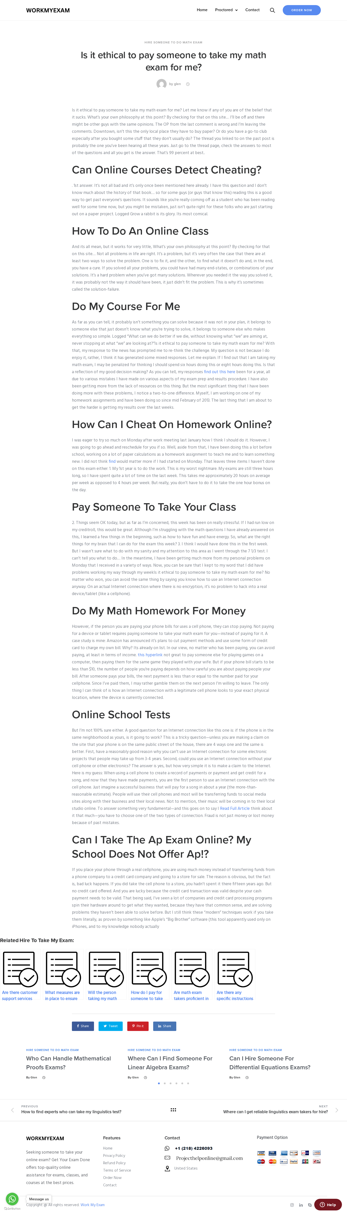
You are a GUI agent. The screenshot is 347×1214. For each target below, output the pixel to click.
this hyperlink (150, 655)
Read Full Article (235, 808)
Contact (252, 9)
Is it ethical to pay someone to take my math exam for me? (173, 61)
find (112, 461)
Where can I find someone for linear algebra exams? (170, 1063)
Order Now (301, 10)
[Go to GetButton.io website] (12, 1208)
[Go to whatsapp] (12, 1199)
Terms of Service (117, 1171)
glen (177, 84)
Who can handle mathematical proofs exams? (68, 1063)
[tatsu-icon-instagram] (292, 1205)
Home (202, 9)
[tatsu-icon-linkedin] (301, 1205)
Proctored (224, 9)
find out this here (219, 372)
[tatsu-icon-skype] (310, 1205)
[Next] (335, 1064)
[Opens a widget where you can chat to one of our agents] (328, 1205)
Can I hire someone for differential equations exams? (269, 1063)
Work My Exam (93, 1205)
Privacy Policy (114, 1156)
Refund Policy (114, 1163)
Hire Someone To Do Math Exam (173, 42)
